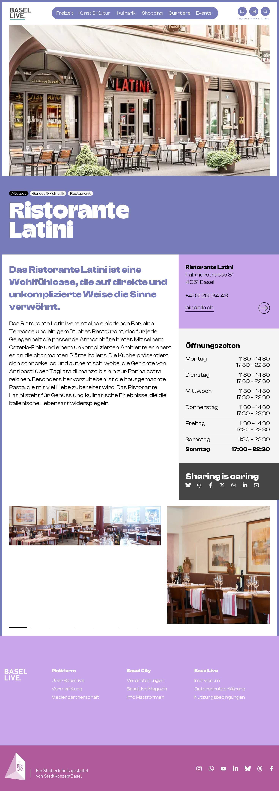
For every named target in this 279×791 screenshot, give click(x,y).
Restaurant (80, 193)
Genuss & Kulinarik (48, 193)
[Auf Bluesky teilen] (188, 485)
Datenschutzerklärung (219, 689)
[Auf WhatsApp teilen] (233, 485)
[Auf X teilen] (222, 485)
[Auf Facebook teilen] (211, 485)
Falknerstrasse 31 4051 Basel (209, 274)
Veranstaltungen (145, 680)
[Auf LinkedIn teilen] (245, 485)
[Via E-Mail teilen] (256, 485)
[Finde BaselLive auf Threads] (260, 769)
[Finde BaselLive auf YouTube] (223, 769)
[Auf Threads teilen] (199, 485)
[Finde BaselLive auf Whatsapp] (211, 769)
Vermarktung (67, 689)
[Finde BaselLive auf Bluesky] (248, 769)
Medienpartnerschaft (75, 697)
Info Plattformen (145, 697)
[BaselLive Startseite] (20, 14)
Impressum (207, 680)
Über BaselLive (68, 680)
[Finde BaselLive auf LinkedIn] (235, 769)
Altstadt (18, 193)
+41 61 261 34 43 (206, 295)
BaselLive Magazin (147, 689)
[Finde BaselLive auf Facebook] (271, 769)
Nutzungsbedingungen (219, 697)
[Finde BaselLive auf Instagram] (199, 769)
